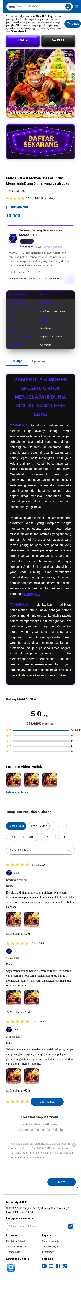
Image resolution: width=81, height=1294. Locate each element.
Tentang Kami (13, 1251)
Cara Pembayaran (51, 1246)
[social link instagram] (44, 1266)
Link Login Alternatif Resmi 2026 (27, 278)
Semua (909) (16, 826)
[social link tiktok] (64, 1266)
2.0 (48, 836)
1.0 (65, 836)
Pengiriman (48, 1251)
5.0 (59, 826)
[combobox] (40, 850)
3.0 (31, 836)
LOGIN (23, 40)
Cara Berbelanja (50, 1241)
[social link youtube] (51, 1266)
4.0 (13, 836)
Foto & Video (39, 826)
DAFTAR (58, 40)
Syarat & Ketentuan (16, 1246)
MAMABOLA (57, 278)
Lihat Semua (47, 1101)
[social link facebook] (58, 1266)
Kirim (61, 1182)
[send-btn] (70, 1226)
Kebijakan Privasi (15, 1241)
